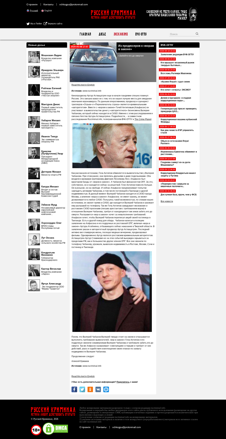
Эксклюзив (120, 34)
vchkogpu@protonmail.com (73, 4)
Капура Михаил (50, 186)
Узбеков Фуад (49, 204)
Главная (85, 34)
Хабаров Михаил (50, 120)
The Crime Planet (143, 119)
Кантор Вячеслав (51, 268)
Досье (102, 34)
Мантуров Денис (50, 104)
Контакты (48, 4)
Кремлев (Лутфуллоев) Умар (52, 152)
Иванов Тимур (49, 136)
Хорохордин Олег (51, 223)
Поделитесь (123, 382)
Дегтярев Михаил (51, 171)
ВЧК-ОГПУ (141, 34)
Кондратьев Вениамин (48, 253)
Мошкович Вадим (51, 55)
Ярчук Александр (51, 283)
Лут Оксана (47, 237)
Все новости (167, 201)
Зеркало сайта (54, 23)
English (48, 10)
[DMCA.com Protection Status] (55, 434)
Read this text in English (83, 85)
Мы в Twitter (36, 23)
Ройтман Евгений (51, 88)
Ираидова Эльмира (52, 70)
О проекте (31, 4)
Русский (34, 10)
